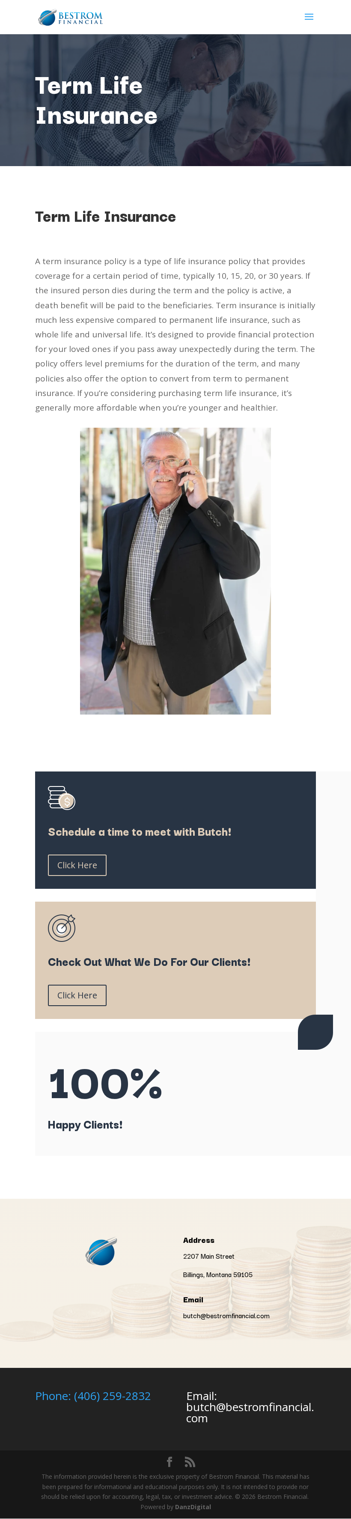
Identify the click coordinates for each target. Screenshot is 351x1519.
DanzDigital (193, 1507)
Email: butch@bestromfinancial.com (250, 1407)
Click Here (77, 865)
